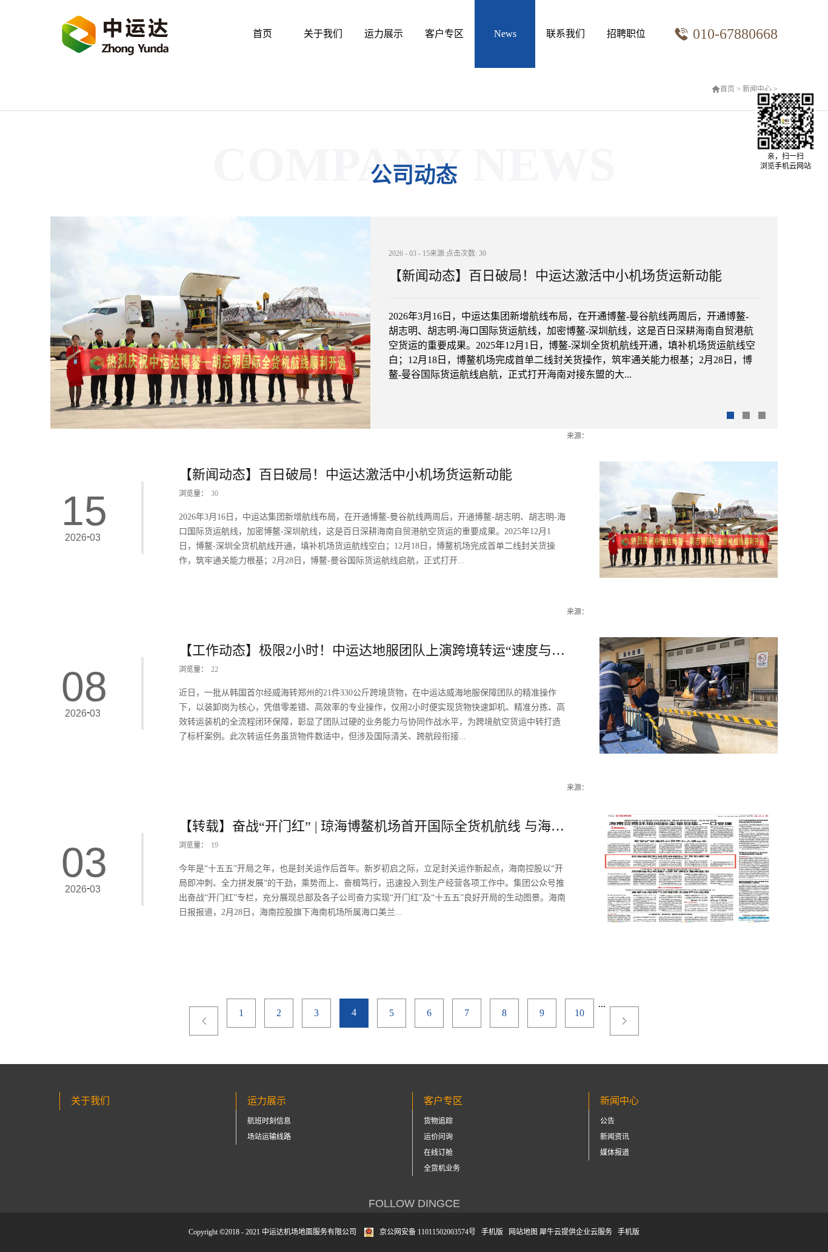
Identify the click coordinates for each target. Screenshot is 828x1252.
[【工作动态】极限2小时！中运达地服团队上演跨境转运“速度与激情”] (688, 642)
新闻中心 (757, 89)
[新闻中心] (505, 34)
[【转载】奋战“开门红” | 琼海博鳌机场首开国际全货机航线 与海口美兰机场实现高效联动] (688, 818)
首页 (262, 33)
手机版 (490, 1232)
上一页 (203, 1021)
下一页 (624, 1021)
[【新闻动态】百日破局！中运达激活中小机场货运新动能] (688, 466)
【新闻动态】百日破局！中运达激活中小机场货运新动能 (555, 275)
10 (579, 1013)
